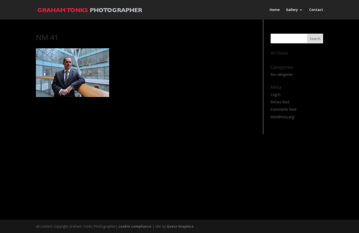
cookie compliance (134, 226)
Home (275, 10)
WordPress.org (282, 117)
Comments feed (283, 109)
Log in (275, 94)
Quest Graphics (180, 226)
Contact (316, 10)
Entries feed (280, 102)
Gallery (292, 10)
